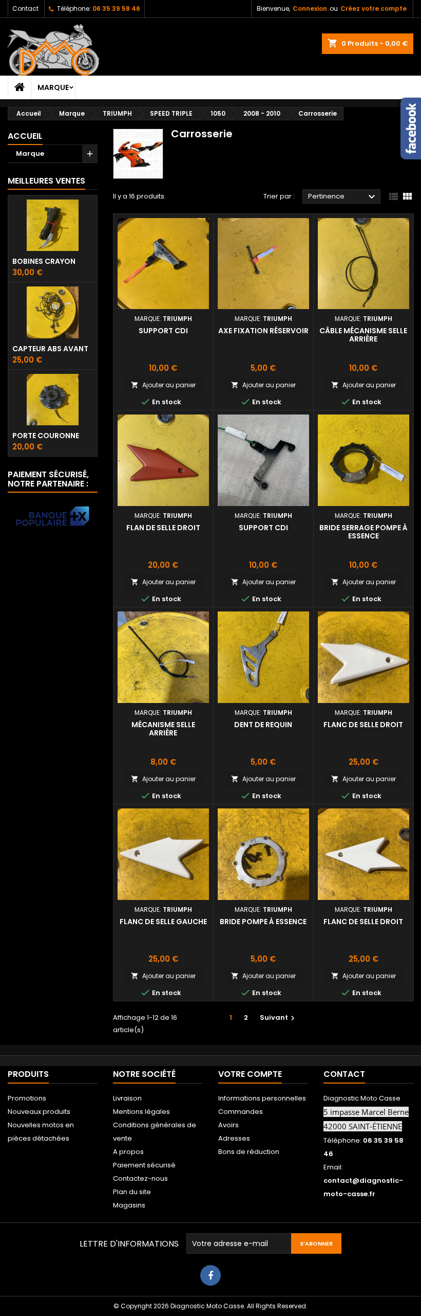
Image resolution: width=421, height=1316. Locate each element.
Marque (53, 87)
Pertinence (343, 197)
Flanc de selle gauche (163, 921)
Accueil (25, 136)
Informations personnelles (262, 1098)
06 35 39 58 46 (116, 8)
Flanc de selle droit (363, 724)
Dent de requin (263, 724)
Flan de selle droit (163, 527)
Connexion (310, 8)
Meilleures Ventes (46, 181)
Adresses (234, 1138)
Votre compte (250, 1074)
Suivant (278, 1017)
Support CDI (163, 331)
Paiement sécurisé (144, 1165)
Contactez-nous (140, 1178)
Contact (25, 8)
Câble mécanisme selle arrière (363, 335)
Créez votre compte (373, 8)
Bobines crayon (43, 261)
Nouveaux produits (39, 1111)
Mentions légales (141, 1111)
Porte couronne (45, 435)
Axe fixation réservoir (263, 331)
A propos (128, 1152)
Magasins (129, 1205)
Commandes (240, 1111)
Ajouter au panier (163, 385)
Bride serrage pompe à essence (363, 531)
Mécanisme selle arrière (163, 728)
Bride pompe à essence (263, 921)
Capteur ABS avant (50, 349)
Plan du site (132, 1192)
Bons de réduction (248, 1152)
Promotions (27, 1098)
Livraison (127, 1098)
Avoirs (228, 1125)
